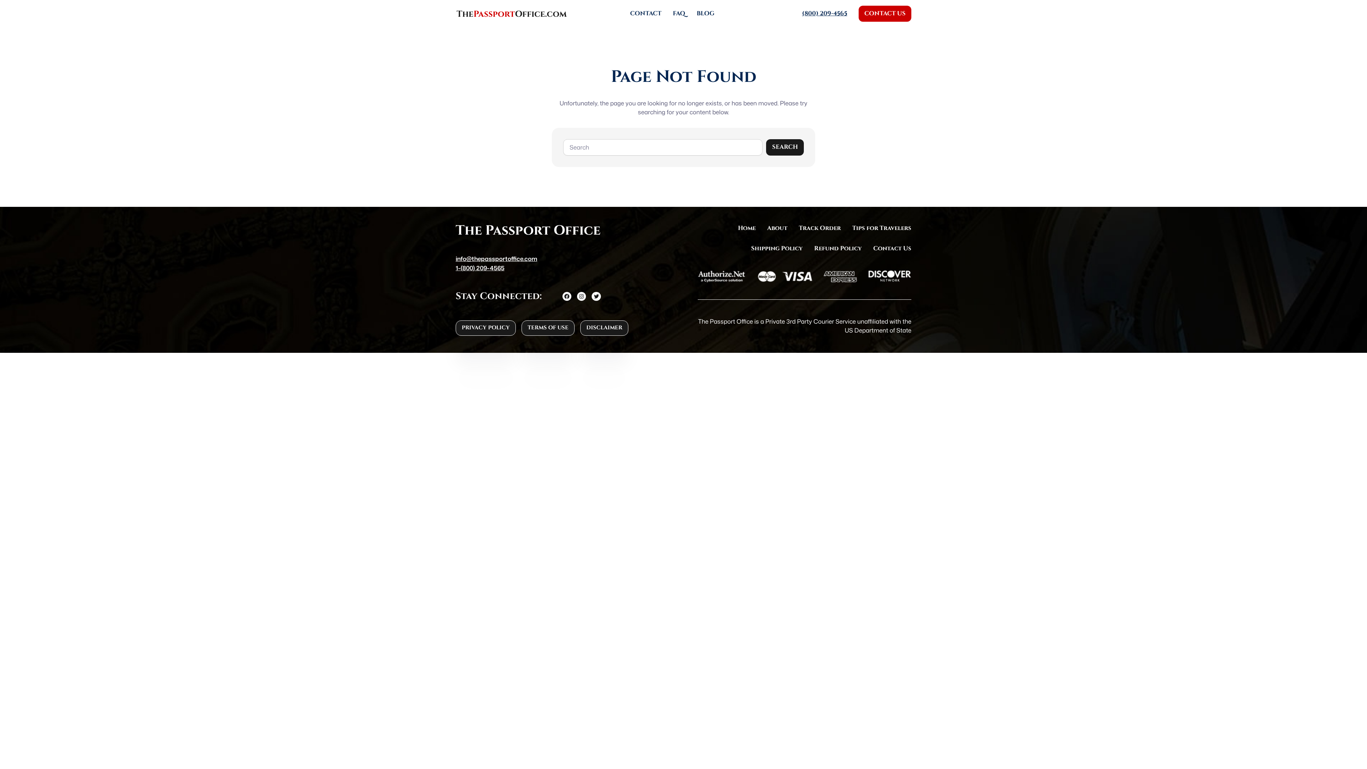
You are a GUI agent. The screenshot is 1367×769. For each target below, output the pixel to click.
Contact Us (885, 13)
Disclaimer (604, 327)
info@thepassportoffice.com (496, 259)
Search (785, 147)
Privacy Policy (486, 327)
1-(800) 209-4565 (480, 268)
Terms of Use (548, 327)
